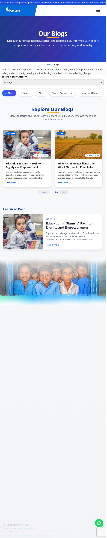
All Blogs (9, 93)
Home (49, 65)
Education (25, 93)
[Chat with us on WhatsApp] (99, 523)
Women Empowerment (62, 93)
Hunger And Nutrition (90, 93)
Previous (43, 192)
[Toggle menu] (98, 10)
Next (64, 192)
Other (41, 93)
